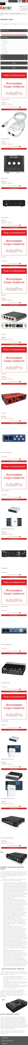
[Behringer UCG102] (14, 124)
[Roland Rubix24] (14, 592)
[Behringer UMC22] (14, 203)
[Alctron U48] (14, 359)
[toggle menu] (15, 1038)
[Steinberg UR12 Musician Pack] (14, 514)
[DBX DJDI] (14, 281)
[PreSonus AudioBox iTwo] (14, 630)
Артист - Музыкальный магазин (6, 7)
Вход (1, 1)
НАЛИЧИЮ (15, 24)
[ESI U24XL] (14, 320)
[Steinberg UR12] (14, 554)
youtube (21, 1)
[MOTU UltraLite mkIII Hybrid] (14, 823)
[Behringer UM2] (14, 164)
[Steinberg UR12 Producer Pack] (14, 745)
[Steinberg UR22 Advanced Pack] (14, 784)
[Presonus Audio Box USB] (14, 438)
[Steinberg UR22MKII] (14, 668)
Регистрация (5, 1)
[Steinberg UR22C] (14, 706)
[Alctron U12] (14, 242)
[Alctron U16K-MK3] (14, 476)
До (7, 33)
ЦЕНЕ (10, 24)
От (1, 33)
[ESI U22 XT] (14, 399)
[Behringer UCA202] (14, 85)
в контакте (18, 1)
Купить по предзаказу (14, 109)
